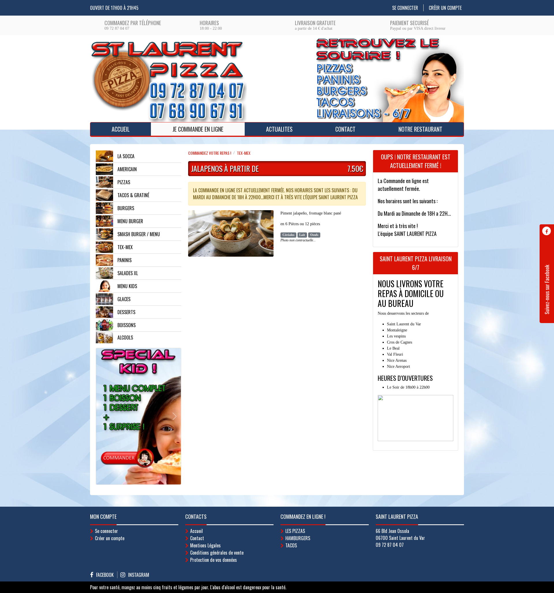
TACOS (291, 545)
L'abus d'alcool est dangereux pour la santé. (248, 587)
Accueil (121, 129)
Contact (345, 129)
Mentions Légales (205, 545)
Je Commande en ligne (198, 129)
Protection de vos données (213, 559)
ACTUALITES (279, 129)
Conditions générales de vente (217, 552)
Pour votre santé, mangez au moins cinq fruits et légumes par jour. (149, 587)
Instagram (138, 574)
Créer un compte (445, 7)
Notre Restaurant (420, 129)
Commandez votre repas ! (209, 153)
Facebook (105, 574)
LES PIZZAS (295, 530)
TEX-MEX (243, 153)
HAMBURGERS (297, 538)
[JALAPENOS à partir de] (231, 235)
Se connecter (405, 7)
